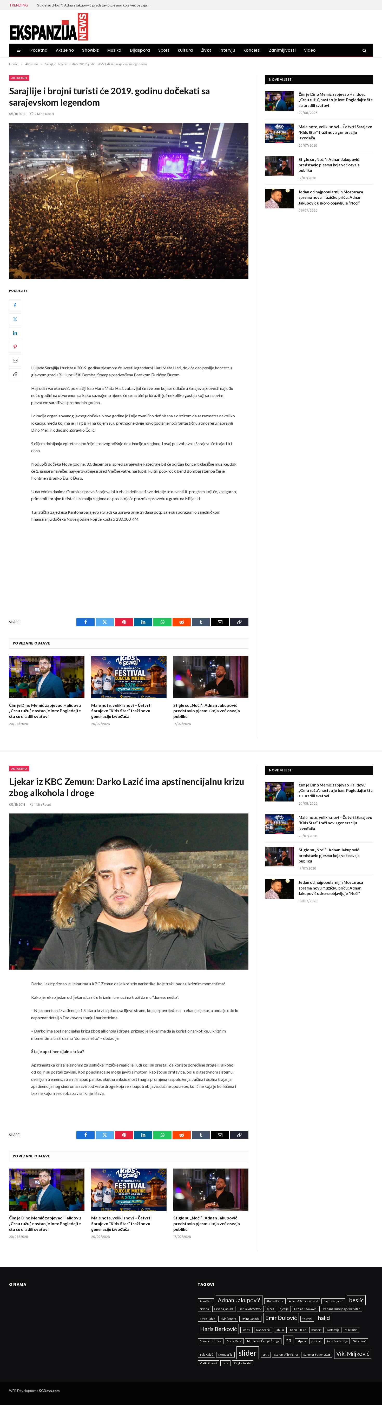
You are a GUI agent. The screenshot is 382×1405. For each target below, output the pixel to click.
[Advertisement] (141, 325)
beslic (356, 1300)
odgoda (301, 1341)
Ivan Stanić (263, 1330)
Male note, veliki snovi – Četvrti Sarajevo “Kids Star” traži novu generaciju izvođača (121, 711)
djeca (270, 1309)
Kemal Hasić (298, 1330)
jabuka (280, 1330)
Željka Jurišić (242, 1363)
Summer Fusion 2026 (316, 1354)
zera (225, 1363)
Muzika (114, 50)
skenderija (225, 1354)
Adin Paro (206, 1301)
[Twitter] (15, 319)
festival (307, 1318)
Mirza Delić (234, 1341)
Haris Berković (218, 1328)
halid (324, 1317)
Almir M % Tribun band (303, 1301)
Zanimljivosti (282, 50)
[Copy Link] (15, 374)
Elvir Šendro (228, 1318)
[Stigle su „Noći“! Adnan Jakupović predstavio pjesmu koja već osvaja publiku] (211, 677)
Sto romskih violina (286, 1354)
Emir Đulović (281, 1317)
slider (248, 1352)
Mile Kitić (351, 1330)
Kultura (185, 50)
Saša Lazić (359, 1341)
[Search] (363, 50)
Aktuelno (65, 50)
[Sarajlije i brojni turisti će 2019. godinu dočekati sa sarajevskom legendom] (128, 201)
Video (310, 50)
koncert (316, 1330)
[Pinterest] (15, 347)
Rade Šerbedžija (337, 1341)
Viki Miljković (352, 1353)
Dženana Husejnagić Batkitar (340, 1309)
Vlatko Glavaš (208, 1363)
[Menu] (19, 50)
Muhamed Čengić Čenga (263, 1341)
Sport (163, 50)
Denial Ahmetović (250, 1309)
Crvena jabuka (223, 1309)
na (288, 1339)
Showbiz (90, 50)
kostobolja (333, 1330)
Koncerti (251, 50)
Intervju (227, 50)
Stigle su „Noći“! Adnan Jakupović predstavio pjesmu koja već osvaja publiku (95, 5)
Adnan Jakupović (239, 1300)
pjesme (316, 1341)
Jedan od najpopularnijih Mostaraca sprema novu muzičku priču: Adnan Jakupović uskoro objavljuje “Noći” (331, 197)
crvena (204, 1309)
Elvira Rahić (207, 1318)
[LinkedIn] (15, 333)
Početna (39, 50)
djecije (284, 1309)
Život (206, 50)
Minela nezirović (210, 1341)
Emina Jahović (250, 1318)
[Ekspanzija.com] (49, 27)
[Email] (15, 360)
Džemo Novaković (305, 1309)
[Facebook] (15, 305)
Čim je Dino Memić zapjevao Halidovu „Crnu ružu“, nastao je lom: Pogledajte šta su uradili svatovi (45, 711)
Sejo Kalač (206, 1354)
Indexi (246, 1330)
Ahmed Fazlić (275, 1301)
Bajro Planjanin (333, 1301)
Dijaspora (140, 50)
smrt (266, 1354)
